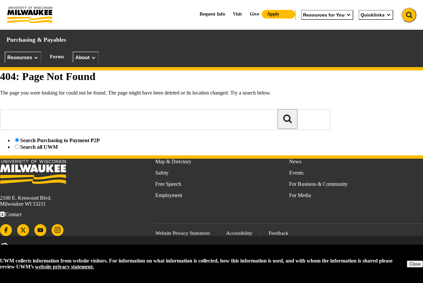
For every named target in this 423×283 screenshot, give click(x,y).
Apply (273, 14)
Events (296, 173)
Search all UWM (39, 147)
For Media (300, 195)
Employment (168, 195)
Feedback (278, 233)
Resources (19, 57)
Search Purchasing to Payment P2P (60, 140)
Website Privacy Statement (182, 233)
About (82, 57)
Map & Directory (173, 161)
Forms (57, 56)
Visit (237, 14)
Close (414, 264)
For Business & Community (318, 184)
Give (254, 14)
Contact (13, 214)
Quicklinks (373, 15)
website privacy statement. (64, 266)
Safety (162, 173)
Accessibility (239, 233)
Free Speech (168, 184)
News (295, 161)
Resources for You (324, 15)
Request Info (212, 14)
